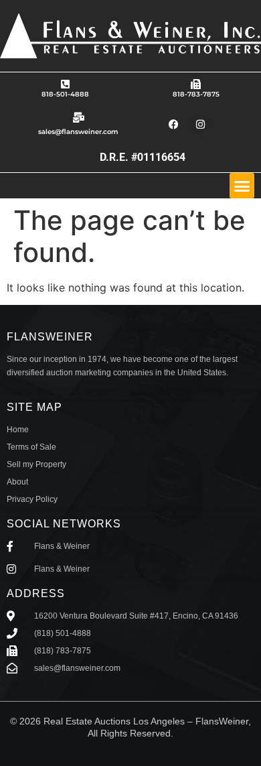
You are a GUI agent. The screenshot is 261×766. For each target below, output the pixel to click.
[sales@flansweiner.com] (79, 118)
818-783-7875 (196, 94)
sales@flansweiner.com (78, 131)
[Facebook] (173, 125)
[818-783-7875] (196, 84)
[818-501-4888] (65, 84)
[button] (242, 185)
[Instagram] (200, 125)
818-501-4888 (65, 94)
